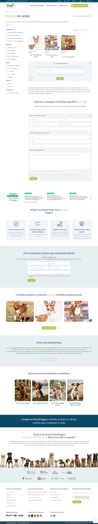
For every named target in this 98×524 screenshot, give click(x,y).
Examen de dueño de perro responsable (37, 492)
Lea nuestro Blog (54, 497)
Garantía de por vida (10, 503)
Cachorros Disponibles (81, 5)
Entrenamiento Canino (11, 505)
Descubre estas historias (30, 445)
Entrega (8, 497)
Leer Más (8, 25)
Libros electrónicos (32, 497)
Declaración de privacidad (23, 522)
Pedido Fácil (9, 494)
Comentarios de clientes (55, 500)
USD (82, 1)
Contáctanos (53, 492)
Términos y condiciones (11, 522)
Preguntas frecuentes (11, 500)
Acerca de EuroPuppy (55, 494)
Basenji (8, 348)
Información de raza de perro (35, 500)
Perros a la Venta (10, 492)
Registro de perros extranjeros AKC (36, 494)
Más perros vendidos (49, 328)
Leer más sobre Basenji (49, 359)
